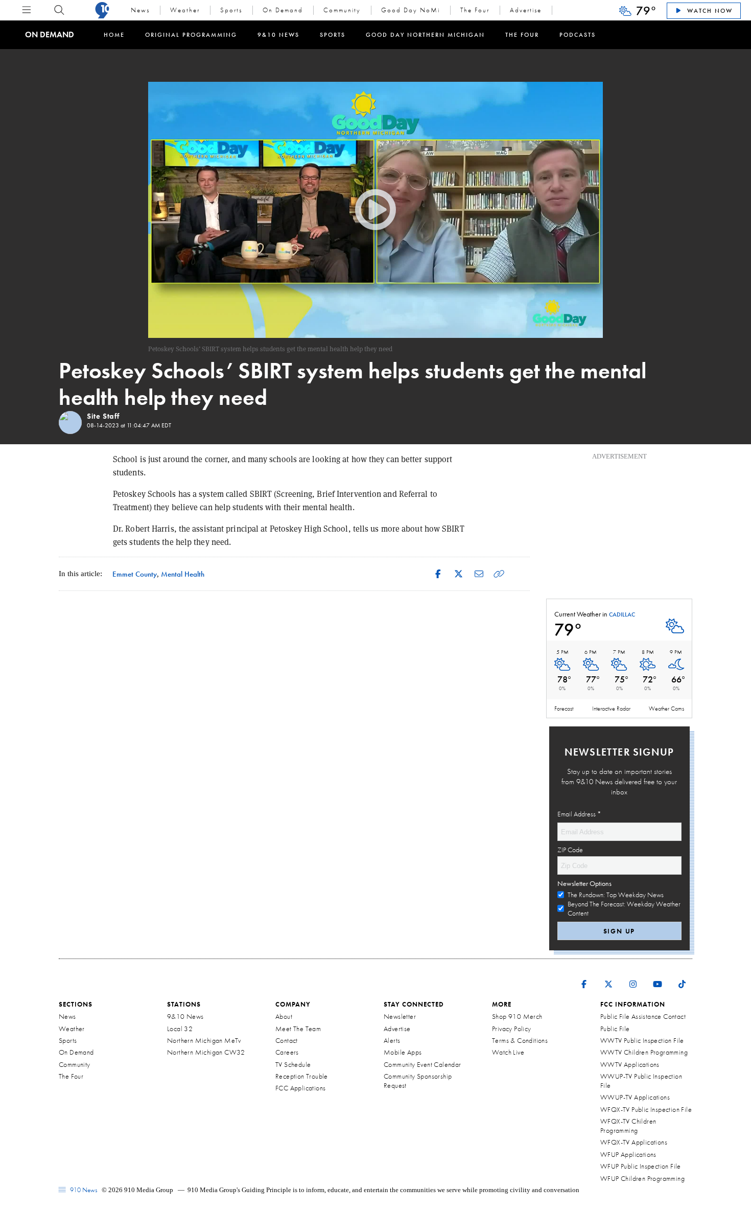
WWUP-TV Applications (635, 1097)
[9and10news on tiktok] (682, 977)
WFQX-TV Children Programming (628, 1125)
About (283, 1016)
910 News (82, 1189)
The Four (474, 10)
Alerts (392, 1040)
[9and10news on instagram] (633, 977)
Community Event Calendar (422, 1064)
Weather (185, 10)
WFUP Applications (628, 1154)
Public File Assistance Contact (643, 1016)
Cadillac (622, 615)
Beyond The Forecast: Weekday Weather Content (624, 908)
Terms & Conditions (520, 1040)
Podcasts (577, 35)
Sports (231, 10)
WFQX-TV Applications (633, 1142)
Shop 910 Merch (517, 1016)
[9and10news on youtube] (657, 977)
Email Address (579, 813)
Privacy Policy (511, 1028)
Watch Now (709, 11)
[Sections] (26, 10)
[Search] (59, 10)
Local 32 (180, 1028)
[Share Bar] (438, 573)
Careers (287, 1052)
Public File (614, 1028)
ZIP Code (570, 849)
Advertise (526, 10)
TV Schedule (293, 1064)
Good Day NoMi (410, 10)
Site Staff (103, 416)
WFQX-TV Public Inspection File (646, 1109)
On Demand (283, 10)
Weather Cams (666, 708)
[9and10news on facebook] (584, 977)
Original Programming (191, 35)
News (140, 10)
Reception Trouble (301, 1076)
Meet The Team (298, 1028)
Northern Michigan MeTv (204, 1040)
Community (342, 10)
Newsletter (400, 1016)
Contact (286, 1040)
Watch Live (508, 1052)
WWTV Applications (630, 1064)
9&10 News (278, 35)
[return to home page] (102, 10)
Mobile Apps (402, 1052)
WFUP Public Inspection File (640, 1166)
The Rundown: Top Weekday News (616, 894)
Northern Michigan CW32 (206, 1052)
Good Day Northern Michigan (425, 35)
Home (114, 35)
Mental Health (182, 574)
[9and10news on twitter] (608, 977)
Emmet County (134, 574)
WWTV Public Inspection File (642, 1040)
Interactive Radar (611, 708)
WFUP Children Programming (642, 1178)
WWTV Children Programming (644, 1052)
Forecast (563, 708)
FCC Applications (300, 1087)
